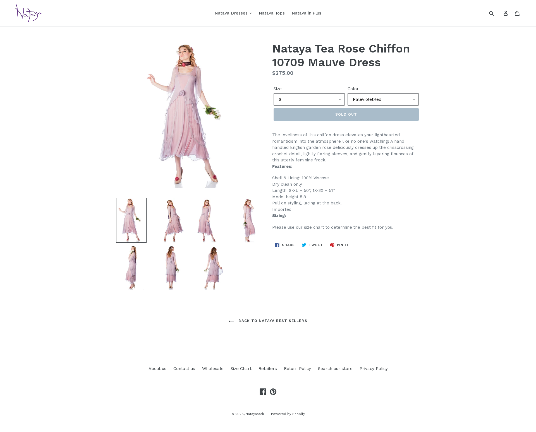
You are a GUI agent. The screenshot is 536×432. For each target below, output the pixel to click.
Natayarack (255, 414)
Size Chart (241, 368)
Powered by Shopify (288, 414)
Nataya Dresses (232, 13)
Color (353, 88)
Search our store (335, 368)
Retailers (268, 368)
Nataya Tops (272, 13)
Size (278, 88)
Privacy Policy (374, 368)
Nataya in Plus (306, 13)
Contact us (184, 368)
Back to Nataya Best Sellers (272, 321)
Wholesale (213, 368)
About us (157, 368)
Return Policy (297, 368)
